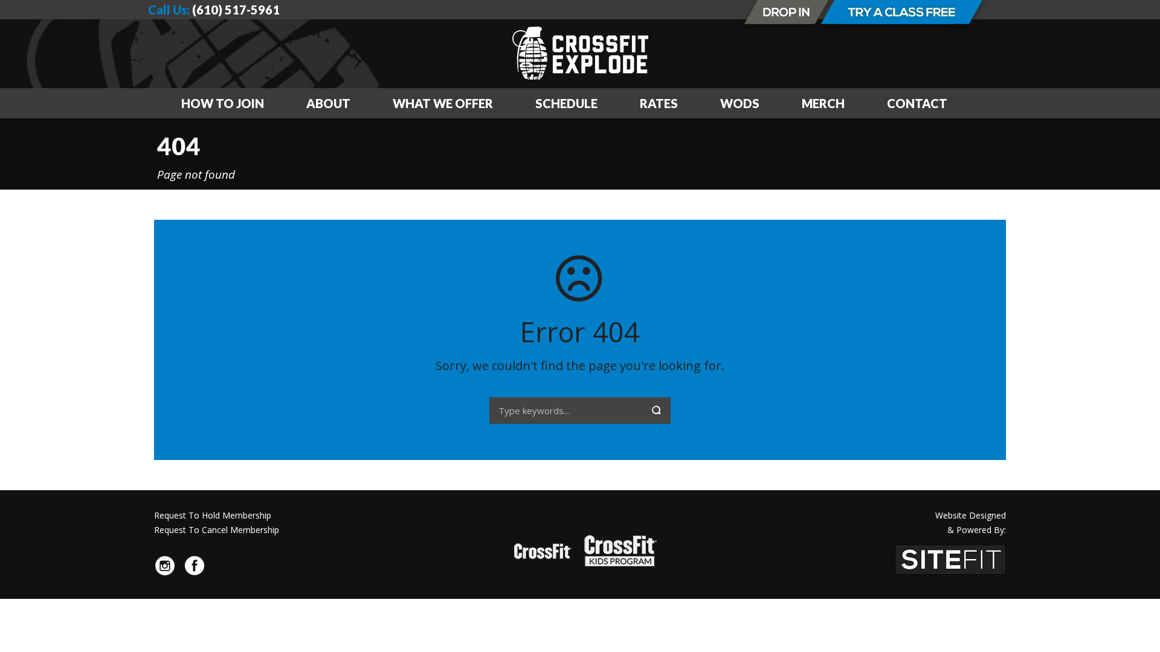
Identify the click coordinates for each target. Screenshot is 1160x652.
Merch (823, 103)
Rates (659, 103)
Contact (917, 103)
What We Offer (443, 103)
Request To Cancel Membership (216, 529)
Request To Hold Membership (212, 515)
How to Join (222, 103)
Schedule (566, 103)
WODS (739, 103)
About (328, 103)
